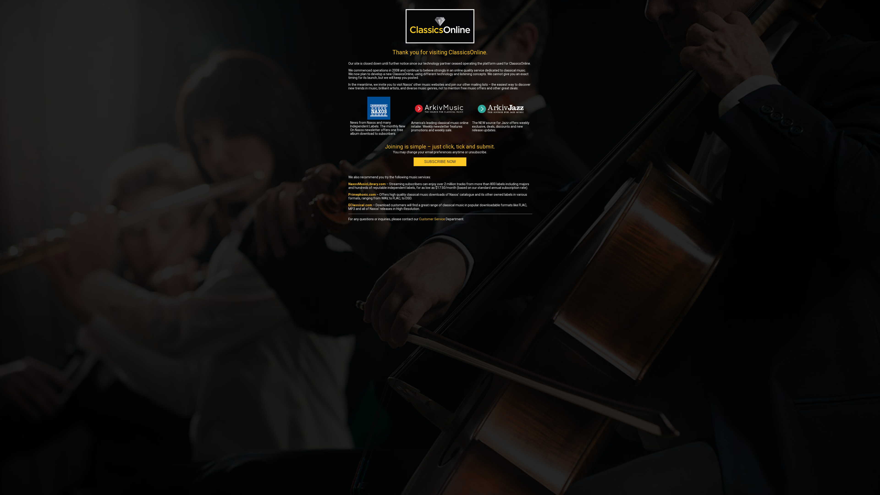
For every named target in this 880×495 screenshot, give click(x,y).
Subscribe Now (440, 162)
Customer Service (432, 219)
